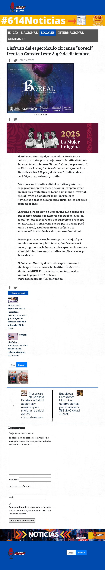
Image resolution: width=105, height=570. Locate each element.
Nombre (14, 479)
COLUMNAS (16, 39)
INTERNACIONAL (71, 32)
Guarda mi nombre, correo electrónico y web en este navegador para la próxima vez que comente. (30, 510)
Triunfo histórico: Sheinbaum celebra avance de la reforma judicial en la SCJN (18, 345)
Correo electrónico (19, 486)
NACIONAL (29, 32)
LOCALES (48, 32)
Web (11, 497)
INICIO (13, 32)
